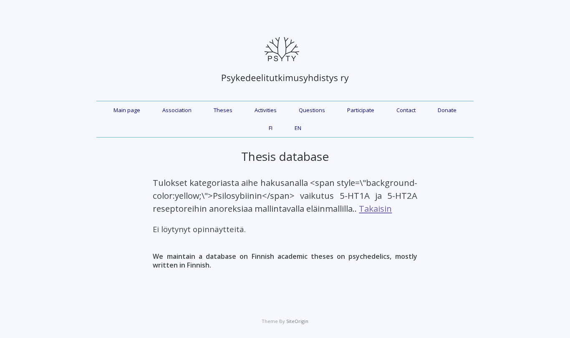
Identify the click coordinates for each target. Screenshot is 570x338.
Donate (447, 110)
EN (298, 128)
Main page (126, 110)
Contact (406, 110)
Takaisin (375, 208)
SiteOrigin (297, 321)
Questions (312, 110)
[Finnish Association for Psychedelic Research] (285, 87)
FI (270, 128)
